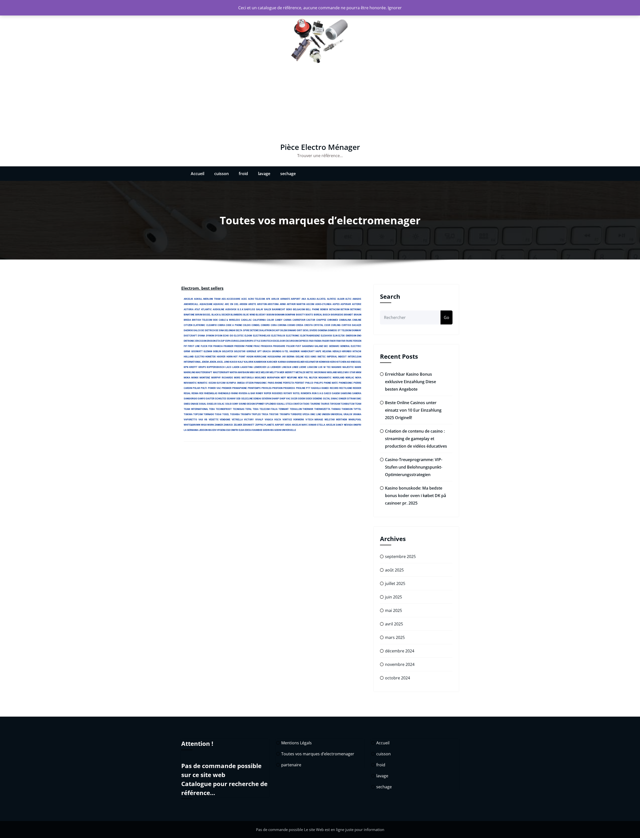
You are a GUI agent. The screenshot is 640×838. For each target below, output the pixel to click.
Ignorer (395, 7)
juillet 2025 (395, 583)
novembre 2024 (399, 664)
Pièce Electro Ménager (320, 147)
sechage (288, 173)
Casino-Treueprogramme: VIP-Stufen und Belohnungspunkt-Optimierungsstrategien (413, 467)
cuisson (221, 173)
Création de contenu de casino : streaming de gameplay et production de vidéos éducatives (416, 438)
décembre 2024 (399, 651)
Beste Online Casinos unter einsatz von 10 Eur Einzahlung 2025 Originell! (413, 410)
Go (446, 317)
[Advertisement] (320, 105)
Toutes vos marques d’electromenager (317, 754)
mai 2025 (393, 610)
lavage (264, 173)
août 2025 (394, 570)
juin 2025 (393, 597)
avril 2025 (394, 624)
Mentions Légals (296, 743)
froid (243, 173)
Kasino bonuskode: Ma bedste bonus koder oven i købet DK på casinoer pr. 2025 (415, 495)
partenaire (291, 765)
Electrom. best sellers (202, 288)
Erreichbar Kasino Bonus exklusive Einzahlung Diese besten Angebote (410, 381)
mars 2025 (395, 637)
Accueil (197, 173)
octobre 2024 (397, 678)
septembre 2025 (400, 556)
